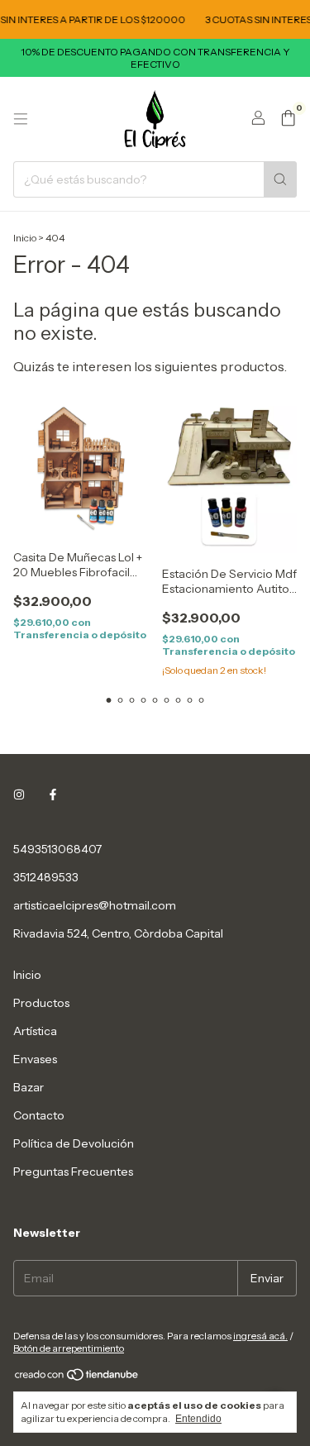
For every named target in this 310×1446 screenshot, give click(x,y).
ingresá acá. (260, 1335)
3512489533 (46, 877)
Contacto (38, 1115)
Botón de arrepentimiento (68, 1348)
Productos (41, 1002)
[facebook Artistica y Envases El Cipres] (53, 794)
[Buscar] (280, 179)
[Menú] (20, 119)
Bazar (28, 1087)
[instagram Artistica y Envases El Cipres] (19, 794)
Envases (35, 1059)
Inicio (24, 237)
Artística (35, 1031)
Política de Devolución (73, 1143)
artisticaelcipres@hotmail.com (94, 905)
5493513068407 (57, 849)
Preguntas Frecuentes (73, 1171)
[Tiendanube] (77, 1378)
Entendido (198, 1419)
